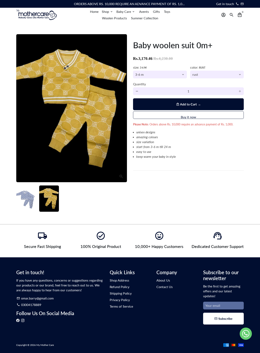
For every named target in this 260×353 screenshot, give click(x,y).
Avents (144, 11)
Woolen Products (114, 18)
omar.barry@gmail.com (35, 298)
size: (139, 67)
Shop (107, 11)
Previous (22, 108)
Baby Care (125, 11)
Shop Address (119, 280)
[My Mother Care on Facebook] (18, 320)
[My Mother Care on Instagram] (22, 320)
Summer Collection (144, 18)
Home (94, 11)
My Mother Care (45, 344)
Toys (167, 11)
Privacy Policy (120, 300)
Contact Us (164, 287)
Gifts (156, 11)
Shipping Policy (121, 293)
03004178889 (29, 305)
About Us (163, 280)
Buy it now (188, 117)
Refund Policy (119, 287)
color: (197, 67)
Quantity (139, 84)
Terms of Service (121, 306)
